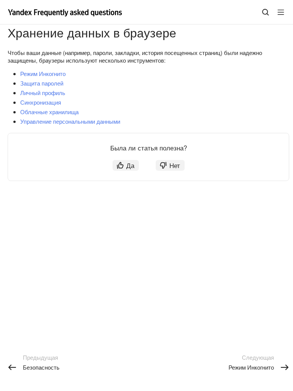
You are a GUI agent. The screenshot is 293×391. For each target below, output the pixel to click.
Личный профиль (42, 93)
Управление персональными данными (70, 121)
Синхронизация (40, 102)
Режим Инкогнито (43, 73)
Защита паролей (41, 83)
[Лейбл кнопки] (280, 12)
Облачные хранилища (49, 112)
